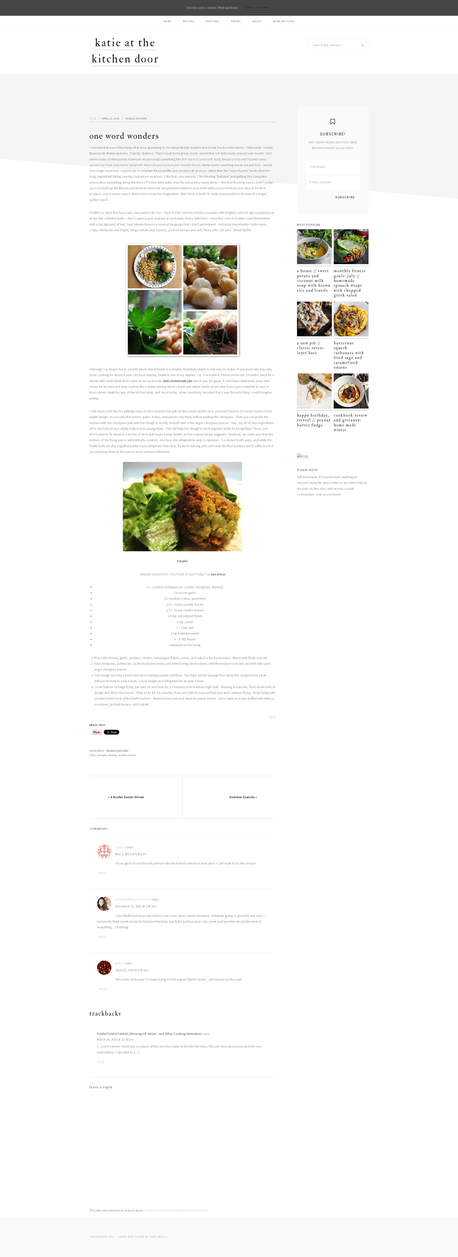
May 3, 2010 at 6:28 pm (130, 854)
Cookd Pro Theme (131, 1236)
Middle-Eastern (136, 118)
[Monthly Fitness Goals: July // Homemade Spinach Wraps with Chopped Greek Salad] (351, 247)
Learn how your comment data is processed (176, 1210)
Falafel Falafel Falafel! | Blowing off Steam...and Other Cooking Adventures (149, 1034)
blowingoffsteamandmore (133, 899)
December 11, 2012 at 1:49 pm (135, 906)
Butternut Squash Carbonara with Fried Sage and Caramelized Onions (349, 355)
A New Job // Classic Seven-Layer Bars (311, 348)
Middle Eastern (127, 755)
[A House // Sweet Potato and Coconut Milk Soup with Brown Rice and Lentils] (314, 247)
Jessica (120, 847)
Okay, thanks (257, 8)
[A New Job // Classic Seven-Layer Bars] (314, 319)
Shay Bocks (158, 1236)
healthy (113, 755)
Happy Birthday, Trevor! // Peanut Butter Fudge (314, 420)
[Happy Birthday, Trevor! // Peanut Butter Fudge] (314, 391)
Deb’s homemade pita (178, 381)
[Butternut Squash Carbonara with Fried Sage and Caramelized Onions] (351, 319)
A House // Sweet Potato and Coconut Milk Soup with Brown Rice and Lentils (314, 280)
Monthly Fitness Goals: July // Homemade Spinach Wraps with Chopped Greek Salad (350, 283)
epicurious (218, 574)
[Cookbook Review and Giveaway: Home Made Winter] (351, 391)
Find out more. (228, 8)
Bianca (120, 963)
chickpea (102, 755)
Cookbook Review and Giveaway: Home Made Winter (350, 422)
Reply (102, 873)
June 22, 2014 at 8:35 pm (131, 970)
